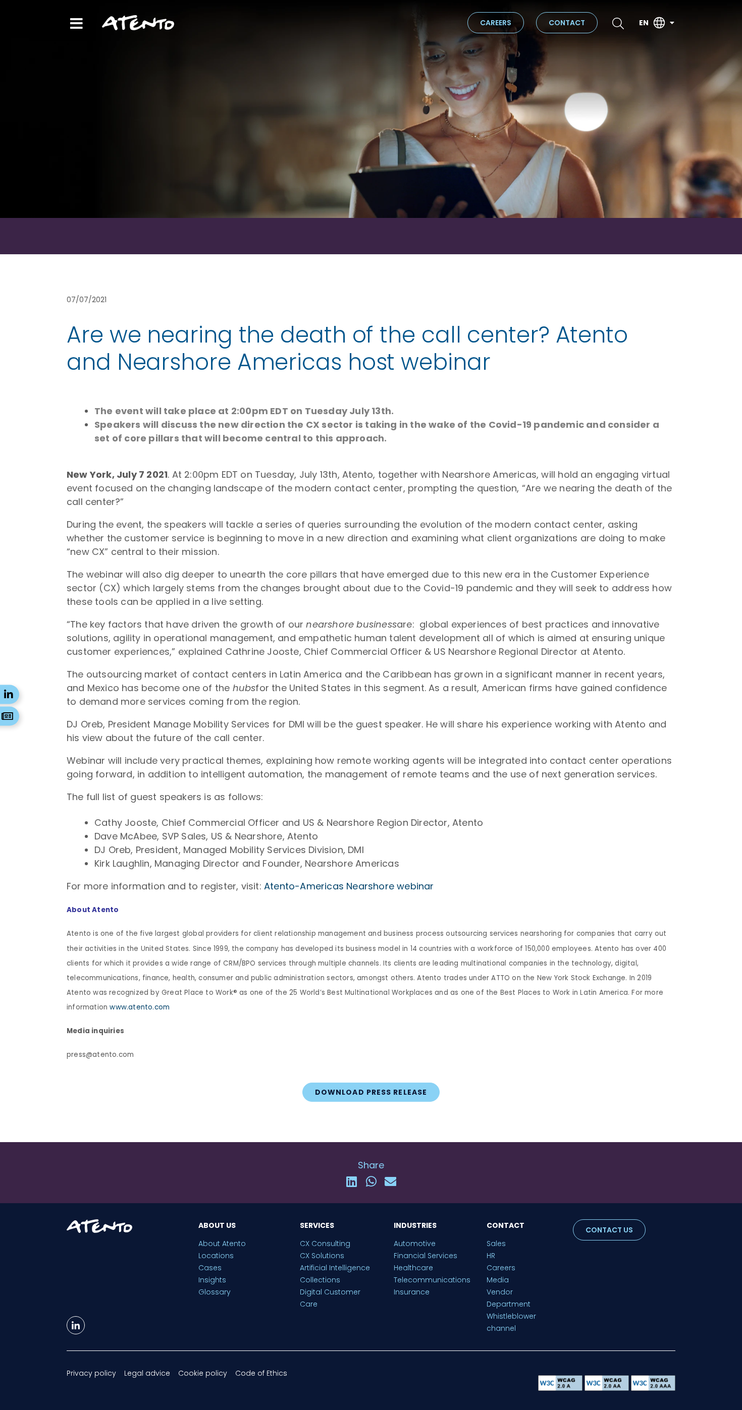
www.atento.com (140, 1007)
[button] (351, 1182)
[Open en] (671, 23)
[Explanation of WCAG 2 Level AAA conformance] (653, 1388)
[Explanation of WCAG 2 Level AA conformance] (608, 1388)
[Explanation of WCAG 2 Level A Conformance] (561, 1388)
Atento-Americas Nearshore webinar (349, 886)
